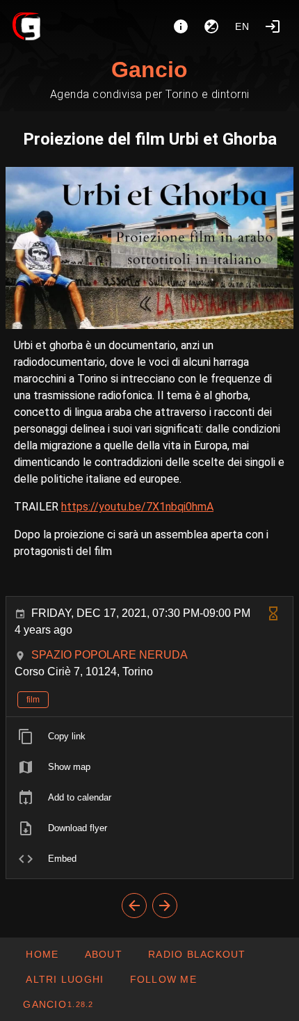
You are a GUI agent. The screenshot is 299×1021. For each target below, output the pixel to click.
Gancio (149, 69)
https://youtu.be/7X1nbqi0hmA (137, 506)
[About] (180, 26)
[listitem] (149, 736)
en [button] (242, 26)
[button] (64, 979)
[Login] (272, 26)
